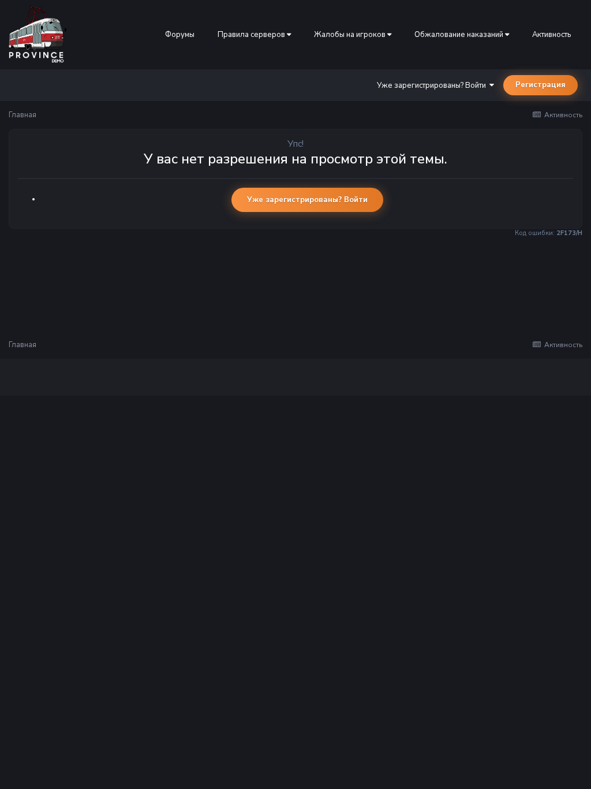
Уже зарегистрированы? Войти (433, 85)
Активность (551, 34)
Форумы (179, 34)
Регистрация (540, 85)
